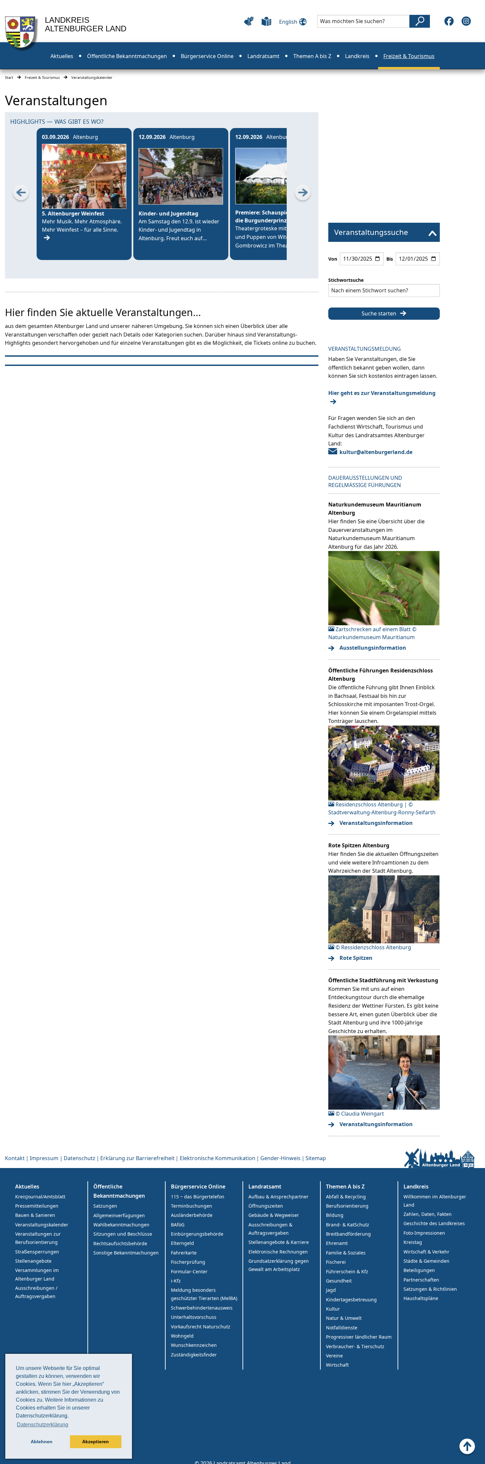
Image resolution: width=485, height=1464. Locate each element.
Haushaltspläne (421, 1298)
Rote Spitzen (356, 957)
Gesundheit (339, 1281)
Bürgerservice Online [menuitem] (207, 56)
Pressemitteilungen (36, 1206)
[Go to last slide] (21, 194)
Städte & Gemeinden (426, 1261)
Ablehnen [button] (41, 1441)
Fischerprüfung (188, 1262)
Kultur (333, 1309)
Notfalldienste (341, 1327)
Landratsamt (264, 1186)
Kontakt (15, 1158)
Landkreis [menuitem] (357, 56)
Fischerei (336, 1262)
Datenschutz (79, 1158)
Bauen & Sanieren (35, 1215)
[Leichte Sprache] (266, 21)
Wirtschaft (337, 1365)
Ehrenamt (337, 1243)
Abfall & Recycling (346, 1196)
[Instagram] (466, 21)
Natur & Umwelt (344, 1318)
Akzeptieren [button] (95, 1441)
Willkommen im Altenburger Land (435, 1200)
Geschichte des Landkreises (434, 1223)
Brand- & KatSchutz (347, 1224)
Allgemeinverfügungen (119, 1215)
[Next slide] (302, 194)
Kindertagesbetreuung (351, 1299)
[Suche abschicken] (419, 21)
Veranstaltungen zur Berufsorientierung (38, 1238)
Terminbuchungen (191, 1206)
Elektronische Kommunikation (217, 1158)
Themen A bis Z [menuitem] (312, 56)
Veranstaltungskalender (41, 1224)
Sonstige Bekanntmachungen (126, 1253)
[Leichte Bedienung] (249, 21)
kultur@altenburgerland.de (376, 452)
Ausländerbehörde (191, 1215)
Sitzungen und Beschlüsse (122, 1234)
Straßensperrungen (37, 1252)
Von (332, 259)
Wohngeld (182, 1336)
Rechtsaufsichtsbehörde (120, 1243)
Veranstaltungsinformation (376, 823)
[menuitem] (384, 232)
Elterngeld (182, 1243)
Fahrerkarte (184, 1253)
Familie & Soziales (346, 1253)
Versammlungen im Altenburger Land (37, 1274)
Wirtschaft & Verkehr (426, 1252)
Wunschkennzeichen (194, 1345)
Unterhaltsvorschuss (193, 1317)
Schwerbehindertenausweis (202, 1308)
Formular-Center (189, 1271)
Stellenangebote (33, 1261)
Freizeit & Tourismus (42, 77)
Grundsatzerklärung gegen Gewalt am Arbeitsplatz (278, 1265)
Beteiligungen (419, 1270)
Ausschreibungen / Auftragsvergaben (36, 1292)
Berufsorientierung (347, 1206)
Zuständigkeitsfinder (194, 1354)
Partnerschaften (421, 1280)
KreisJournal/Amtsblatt (40, 1196)
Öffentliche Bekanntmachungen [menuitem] (127, 56)
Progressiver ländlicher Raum (359, 1337)
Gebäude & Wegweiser (273, 1215)
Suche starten (379, 313)
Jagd (331, 1290)
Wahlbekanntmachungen (121, 1224)
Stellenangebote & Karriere (278, 1242)
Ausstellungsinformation (373, 647)
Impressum (44, 1158)
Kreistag (413, 1242)
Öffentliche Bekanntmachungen (119, 1191)
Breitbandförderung (348, 1234)
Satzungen (105, 1206)
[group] (84, 194)
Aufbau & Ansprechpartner (278, 1196)
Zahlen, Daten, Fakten (428, 1214)
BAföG (177, 1224)
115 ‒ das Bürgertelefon (197, 1196)
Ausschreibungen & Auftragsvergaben (270, 1228)
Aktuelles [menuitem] (61, 56)
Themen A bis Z (345, 1186)
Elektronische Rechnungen (278, 1252)
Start (9, 77)
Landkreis (416, 1186)
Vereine (334, 1355)
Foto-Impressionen (424, 1233)
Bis (389, 259)
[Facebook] (449, 21)
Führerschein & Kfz (347, 1271)
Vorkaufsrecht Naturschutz (200, 1326)
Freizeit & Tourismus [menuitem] (409, 56)
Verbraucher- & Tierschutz (355, 1346)
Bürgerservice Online (198, 1186)
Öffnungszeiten (265, 1206)
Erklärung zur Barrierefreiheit (137, 1158)
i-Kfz (176, 1281)
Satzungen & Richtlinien (430, 1289)
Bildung (334, 1215)
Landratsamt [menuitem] (263, 56)
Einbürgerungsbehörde (197, 1234)
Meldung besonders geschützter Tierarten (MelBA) (204, 1294)
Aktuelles (27, 1186)
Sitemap (316, 1158)
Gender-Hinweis (280, 1158)
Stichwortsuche (346, 280)
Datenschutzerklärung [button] (42, 1424)
